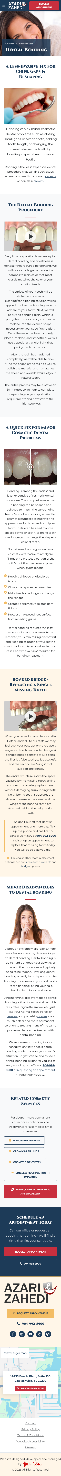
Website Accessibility (30, 1441)
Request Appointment (44, 6)
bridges (25, 866)
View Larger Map (15, 1353)
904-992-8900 (32, 1263)
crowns (39, 181)
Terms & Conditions (30, 1435)
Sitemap (30, 1447)
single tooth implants (38, 862)
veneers (50, 176)
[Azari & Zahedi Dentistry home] (30, 1293)
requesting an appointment (36, 1070)
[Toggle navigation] (4, 5)
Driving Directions (32, 1388)
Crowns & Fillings (26, 1151)
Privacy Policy (30, 1429)
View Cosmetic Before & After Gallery (32, 1191)
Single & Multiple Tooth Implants (32, 1174)
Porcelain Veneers (26, 1140)
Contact (30, 1423)
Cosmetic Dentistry (27, 1162)
